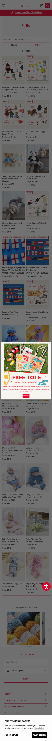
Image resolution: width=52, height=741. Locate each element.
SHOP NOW (26, 395)
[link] (26, 363)
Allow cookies (39, 735)
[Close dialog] (49, 343)
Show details (12, 735)
